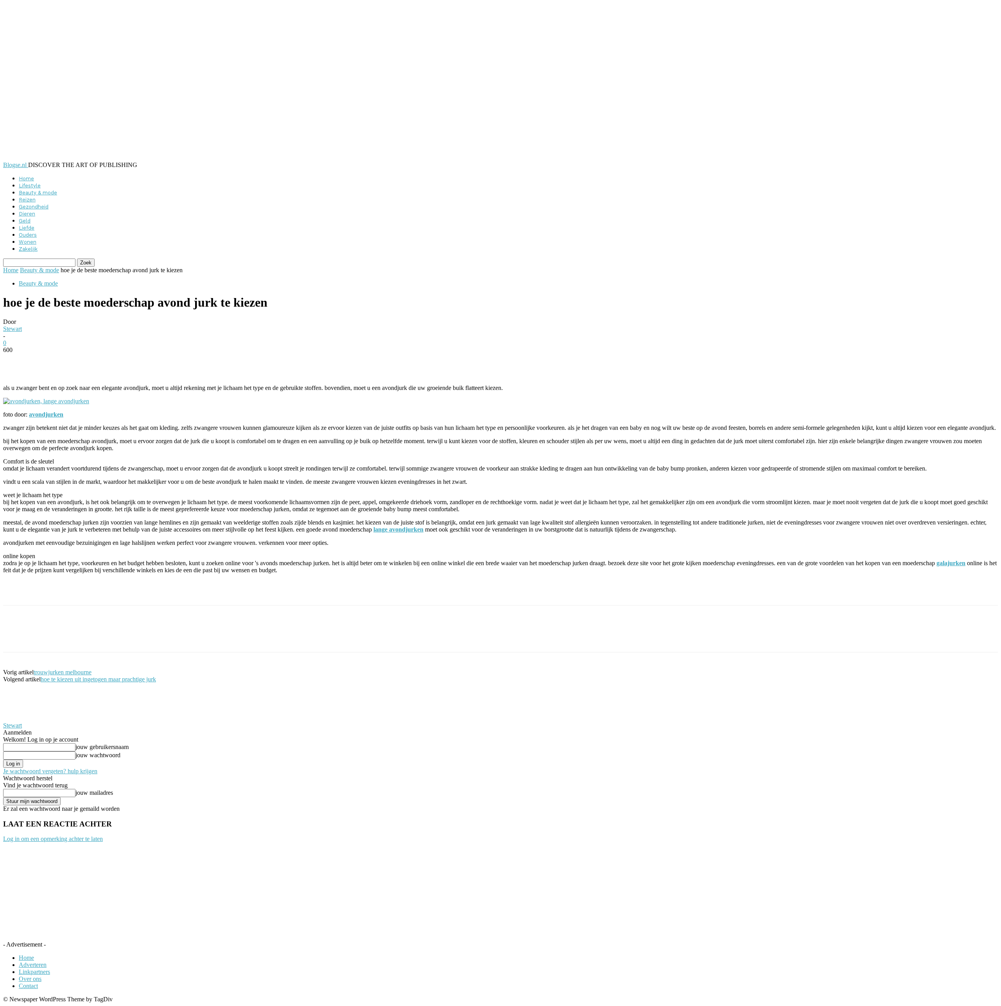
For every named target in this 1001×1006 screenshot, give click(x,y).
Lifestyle (30, 186)
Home (26, 178)
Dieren (27, 214)
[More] (193, 362)
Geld (24, 221)
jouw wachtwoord (97, 755)
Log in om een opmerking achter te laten (53, 838)
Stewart (12, 328)
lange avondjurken (398, 529)
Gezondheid (33, 207)
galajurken (950, 563)
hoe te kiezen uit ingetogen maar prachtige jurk (98, 679)
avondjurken (46, 414)
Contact (28, 986)
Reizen (27, 200)
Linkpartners (34, 971)
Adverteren (33, 964)
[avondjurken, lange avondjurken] (46, 401)
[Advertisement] (94, 592)
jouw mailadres (94, 792)
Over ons (30, 978)
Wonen (27, 242)
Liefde (26, 228)
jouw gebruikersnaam (102, 747)
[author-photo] (22, 718)
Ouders (28, 235)
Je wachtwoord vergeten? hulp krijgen (50, 771)
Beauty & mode (38, 193)
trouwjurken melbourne (62, 672)
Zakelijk (28, 249)
